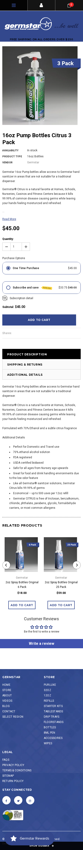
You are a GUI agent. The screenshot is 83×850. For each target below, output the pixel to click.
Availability (10, 150)
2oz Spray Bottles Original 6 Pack (22, 585)
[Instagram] (30, 800)
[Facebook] (6, 800)
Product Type (12, 156)
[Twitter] (18, 800)
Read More (9, 219)
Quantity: (8, 239)
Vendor (7, 162)
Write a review (41, 643)
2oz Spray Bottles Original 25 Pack (61, 585)
